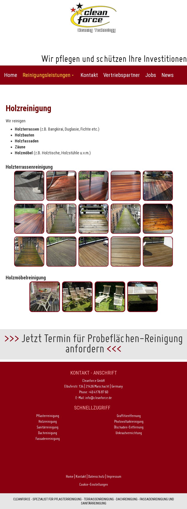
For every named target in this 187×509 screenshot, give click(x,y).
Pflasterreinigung (47, 415)
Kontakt (81, 476)
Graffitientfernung (129, 415)
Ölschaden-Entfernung (128, 427)
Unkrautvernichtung (129, 432)
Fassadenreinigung (48, 438)
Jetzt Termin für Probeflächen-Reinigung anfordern (102, 343)
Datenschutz (96, 476)
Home (69, 476)
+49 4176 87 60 (98, 392)
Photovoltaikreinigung (128, 421)
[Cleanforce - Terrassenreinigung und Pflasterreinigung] (93, 17)
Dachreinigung (47, 432)
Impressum (114, 476)
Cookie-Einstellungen (93, 484)
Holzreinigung (48, 421)
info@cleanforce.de (98, 397)
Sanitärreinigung (47, 427)
